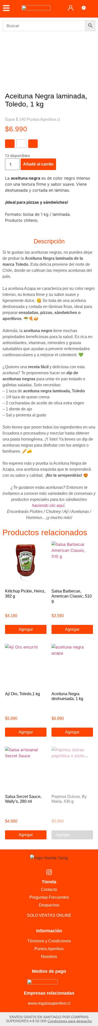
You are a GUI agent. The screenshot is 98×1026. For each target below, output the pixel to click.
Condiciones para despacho (69, 1021)
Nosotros (49, 956)
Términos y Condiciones (49, 941)
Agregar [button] (26, 629)
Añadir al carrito (38, 164)
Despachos (49, 905)
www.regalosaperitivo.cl (49, 1003)
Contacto (49, 889)
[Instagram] (49, 872)
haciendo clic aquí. (49, 505)
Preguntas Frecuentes (49, 897)
